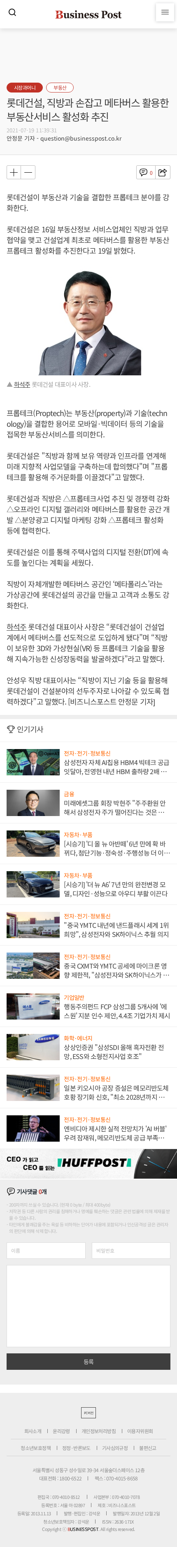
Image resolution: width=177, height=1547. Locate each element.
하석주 (22, 384)
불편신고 (147, 1447)
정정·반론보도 (76, 1447)
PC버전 (88, 1413)
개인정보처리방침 (99, 1430)
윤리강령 (61, 1430)
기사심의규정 (115, 1447)
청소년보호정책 (36, 1447)
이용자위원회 (140, 1430)
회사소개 (33, 1430)
